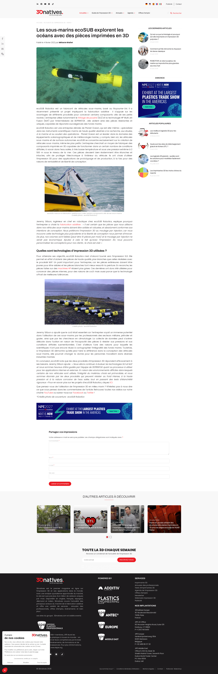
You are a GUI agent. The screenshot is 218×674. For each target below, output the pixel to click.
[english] (150, 4)
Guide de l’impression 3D (101, 13)
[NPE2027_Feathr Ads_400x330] (160, 100)
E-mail (51, 465)
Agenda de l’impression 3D (146, 590)
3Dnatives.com (60, 615)
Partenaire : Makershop (174, 669)
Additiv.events (75, 615)
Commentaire (54, 441)
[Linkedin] (2, 43)
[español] (153, 4)
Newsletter (139, 595)
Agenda (130, 13)
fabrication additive (70, 224)
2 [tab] (111, 537)
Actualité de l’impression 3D (54, 23)
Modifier (26, 662)
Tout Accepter (42, 662)
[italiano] (160, 4)
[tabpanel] (53, 519)
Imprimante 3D (141, 582)
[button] (4, 670)
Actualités (83, 13)
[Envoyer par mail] (2, 49)
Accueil (39, 23)
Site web (52, 473)
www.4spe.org (56, 647)
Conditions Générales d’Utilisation (128, 669)
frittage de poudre (87, 117)
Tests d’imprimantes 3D (145, 588)
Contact (179, 4)
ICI (111, 382)
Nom (51, 458)
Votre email (89, 560)
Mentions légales (148, 669)
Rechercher (177, 13)
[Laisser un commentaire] (2, 54)
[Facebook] (2, 38)
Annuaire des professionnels (147, 585)
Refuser (10, 662)
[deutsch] (146, 4)
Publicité (169, 4)
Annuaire (119, 13)
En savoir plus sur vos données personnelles (18, 655)
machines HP (64, 268)
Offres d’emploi (144, 13)
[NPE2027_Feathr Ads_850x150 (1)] (84, 411)
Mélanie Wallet (66, 42)
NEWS (69, 23)
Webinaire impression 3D (145, 598)
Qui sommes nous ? (106, 669)
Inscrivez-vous (127, 560)
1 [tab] (107, 537)
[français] (157, 4)
